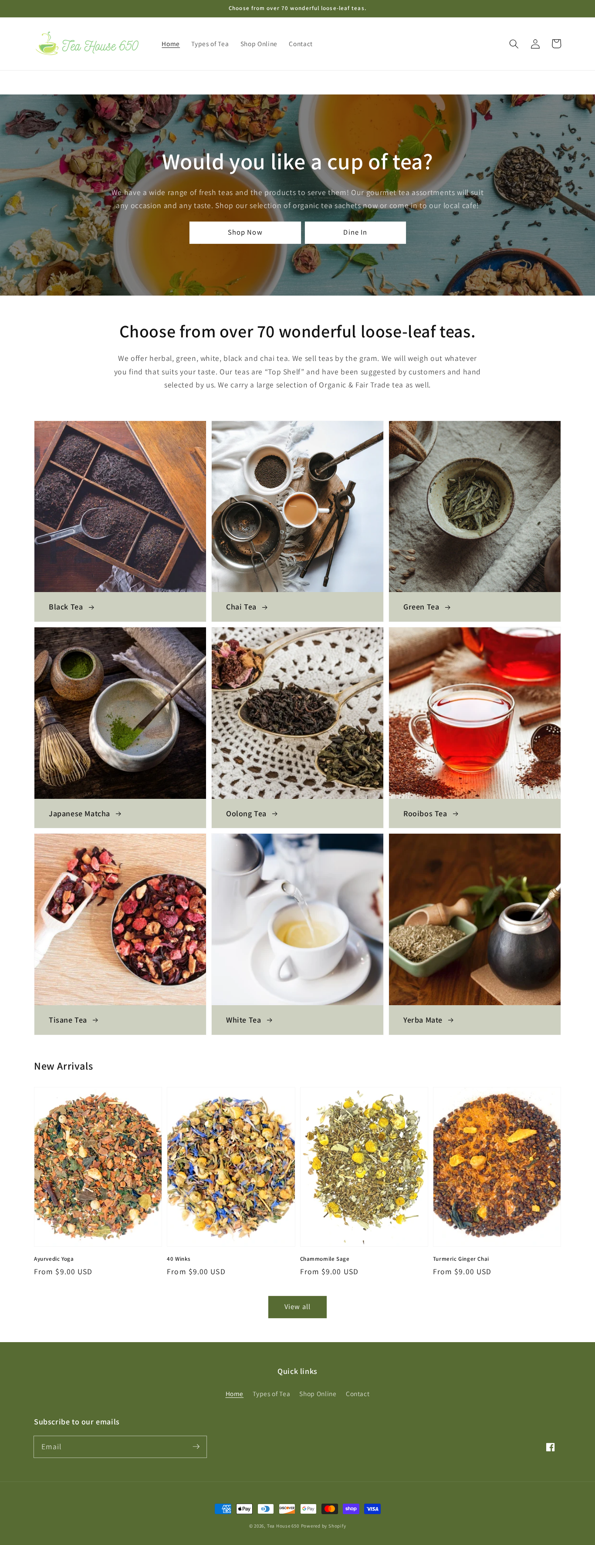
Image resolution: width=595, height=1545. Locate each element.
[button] (514, 43)
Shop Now (245, 232)
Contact (358, 1393)
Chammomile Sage (325, 1258)
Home (235, 1393)
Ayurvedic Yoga (54, 1258)
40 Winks (179, 1258)
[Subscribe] (196, 1446)
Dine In (355, 232)
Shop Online (317, 1393)
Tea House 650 (283, 1526)
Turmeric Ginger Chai (461, 1258)
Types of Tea (271, 1393)
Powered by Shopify (323, 1526)
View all (297, 1306)
